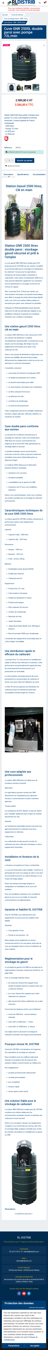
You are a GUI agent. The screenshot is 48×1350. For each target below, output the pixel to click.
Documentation (39, 174)
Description (8, 174)
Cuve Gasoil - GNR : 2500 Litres (14, 22)
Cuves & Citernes (17, 15)
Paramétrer (14, 1346)
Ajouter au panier (24, 160)
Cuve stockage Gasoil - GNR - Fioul (16, 19)
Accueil (5, 15)
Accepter (34, 1346)
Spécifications (23, 174)
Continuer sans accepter (36, 1307)
